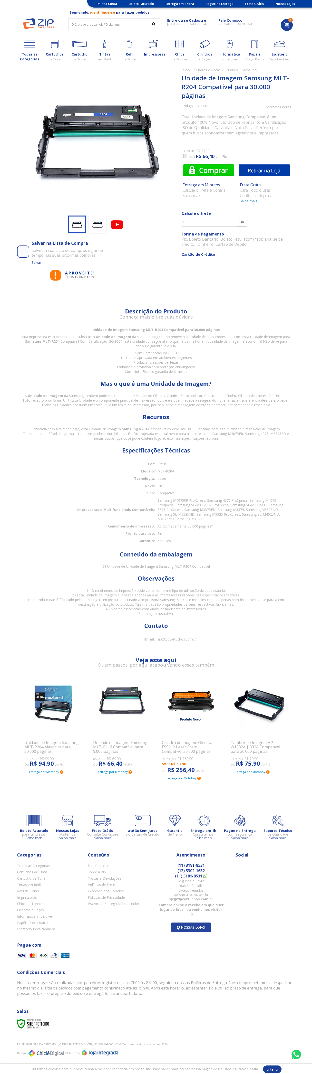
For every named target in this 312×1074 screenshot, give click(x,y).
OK (241, 221)
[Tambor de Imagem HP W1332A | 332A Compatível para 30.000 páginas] (259, 722)
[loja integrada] (100, 1052)
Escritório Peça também (36, 929)
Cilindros (231, 70)
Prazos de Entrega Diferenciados (114, 903)
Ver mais (38, 744)
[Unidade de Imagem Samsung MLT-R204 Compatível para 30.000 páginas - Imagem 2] (97, 224)
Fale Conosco (98, 865)
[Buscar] (154, 24)
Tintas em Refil (29, 884)
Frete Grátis (254, 3)
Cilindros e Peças (207, 70)
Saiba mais (248, 201)
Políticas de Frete (101, 884)
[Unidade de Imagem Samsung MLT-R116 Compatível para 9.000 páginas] (122, 722)
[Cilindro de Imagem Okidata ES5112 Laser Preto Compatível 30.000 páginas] (190, 725)
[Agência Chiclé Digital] (46, 1053)
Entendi (272, 1069)
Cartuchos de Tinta (32, 872)
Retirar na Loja (264, 170)
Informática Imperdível (35, 916)
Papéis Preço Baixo (32, 922)
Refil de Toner (28, 891)
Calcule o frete (196, 213)
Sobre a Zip (97, 872)
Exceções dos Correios (106, 891)
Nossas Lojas (285, 3)
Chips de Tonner (30, 903)
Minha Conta (107, 3)
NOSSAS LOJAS (193, 927)
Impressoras (27, 897)
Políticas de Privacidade (106, 897)
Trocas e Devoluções (104, 878)
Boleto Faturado (141, 3)
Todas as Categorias (33, 865)
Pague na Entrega (220, 3)
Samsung (249, 70)
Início (186, 70)
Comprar (208, 170)
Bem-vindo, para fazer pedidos (109, 12)
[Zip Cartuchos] (38, 23)
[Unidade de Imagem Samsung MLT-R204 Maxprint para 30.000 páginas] (53, 722)
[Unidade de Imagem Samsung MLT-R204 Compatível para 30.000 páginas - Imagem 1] (77, 224)
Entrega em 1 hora (180, 3)
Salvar (36, 262)
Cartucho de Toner (32, 878)
